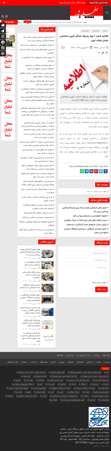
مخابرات (85, 396)
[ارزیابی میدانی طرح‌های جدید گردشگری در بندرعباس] (36, 288)
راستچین (96, 446)
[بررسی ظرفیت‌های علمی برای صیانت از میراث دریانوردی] (36, 276)
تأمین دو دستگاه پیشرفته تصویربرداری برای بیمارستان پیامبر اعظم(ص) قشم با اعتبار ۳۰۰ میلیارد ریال (37, 100)
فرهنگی (70, 362)
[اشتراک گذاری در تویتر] (101, 171)
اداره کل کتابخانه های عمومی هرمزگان (64, 376)
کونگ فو (54, 400)
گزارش (53, 362)
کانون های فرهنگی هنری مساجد (73, 400)
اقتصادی (85, 30)
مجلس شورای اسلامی (101, 396)
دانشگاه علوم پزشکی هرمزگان (23, 384)
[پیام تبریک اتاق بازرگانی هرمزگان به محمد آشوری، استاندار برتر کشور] (36, 325)
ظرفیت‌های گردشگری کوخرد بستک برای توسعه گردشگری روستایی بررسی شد (67, 22)
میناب (44, 396)
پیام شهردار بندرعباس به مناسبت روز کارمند (37, 217)
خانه (105, 30)
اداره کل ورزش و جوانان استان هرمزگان (95, 376)
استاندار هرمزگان (41, 376)
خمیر (40, 384)
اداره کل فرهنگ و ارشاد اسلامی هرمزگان (32, 372)
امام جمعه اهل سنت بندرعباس (78, 380)
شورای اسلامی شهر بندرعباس (18, 388)
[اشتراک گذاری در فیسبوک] (106, 171)
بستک (106, 384)
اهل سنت (29, 380)
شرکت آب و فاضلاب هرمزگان (60, 388)
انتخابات (41, 380)
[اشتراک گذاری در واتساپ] (82, 171)
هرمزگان (10, 396)
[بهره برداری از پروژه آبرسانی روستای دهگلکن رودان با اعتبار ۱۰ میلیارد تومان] (36, 312)
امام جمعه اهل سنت (101, 380)
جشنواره (62, 384)
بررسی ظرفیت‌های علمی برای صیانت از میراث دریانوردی (85, 220)
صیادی (61, 392)
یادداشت (33, 362)
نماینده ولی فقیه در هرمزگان (27, 396)
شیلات (87, 392)
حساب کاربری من (83, 355)
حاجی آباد (51, 384)
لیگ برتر (19, 392)
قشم (28, 392)
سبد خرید (70, 355)
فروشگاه (60, 355)
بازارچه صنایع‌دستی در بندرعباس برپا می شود (90, 216)
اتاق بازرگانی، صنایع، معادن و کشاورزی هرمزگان (85, 372)
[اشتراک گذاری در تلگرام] (87, 171)
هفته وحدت (104, 400)
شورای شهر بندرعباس (101, 392)
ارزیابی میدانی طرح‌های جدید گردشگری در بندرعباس (86, 224)
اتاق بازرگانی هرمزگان (57, 372)
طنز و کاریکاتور (12, 362)
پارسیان (92, 400)
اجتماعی (96, 30)
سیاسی (107, 362)
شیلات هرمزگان (74, 392)
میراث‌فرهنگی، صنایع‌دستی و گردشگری (64, 396)
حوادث (98, 362)
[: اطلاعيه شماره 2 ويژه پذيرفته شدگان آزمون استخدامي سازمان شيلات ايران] (63, 48)
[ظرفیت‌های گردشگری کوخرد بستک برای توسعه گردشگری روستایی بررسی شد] (36, 254)
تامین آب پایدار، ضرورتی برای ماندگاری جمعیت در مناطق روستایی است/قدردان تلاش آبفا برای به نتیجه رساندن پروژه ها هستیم (37, 126)
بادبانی (18, 380)
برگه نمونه (106, 355)
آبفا (107, 372)
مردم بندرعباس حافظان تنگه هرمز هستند (37, 212)
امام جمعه (26, 376)
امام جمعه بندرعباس (56, 380)
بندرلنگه (83, 384)
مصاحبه (24, 362)
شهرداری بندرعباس (39, 388)
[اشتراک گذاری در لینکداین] (91, 171)
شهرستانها (44, 362)
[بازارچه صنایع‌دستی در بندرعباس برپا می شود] (36, 265)
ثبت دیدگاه (101, 289)
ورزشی (61, 362)
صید (51, 392)
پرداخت (96, 355)
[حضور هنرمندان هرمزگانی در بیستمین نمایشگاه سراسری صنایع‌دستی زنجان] (36, 299)
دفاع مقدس (104, 388)
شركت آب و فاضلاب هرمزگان (85, 388)
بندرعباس (95, 384)
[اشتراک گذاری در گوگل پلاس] (96, 171)
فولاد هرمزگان (40, 392)
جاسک (73, 384)
